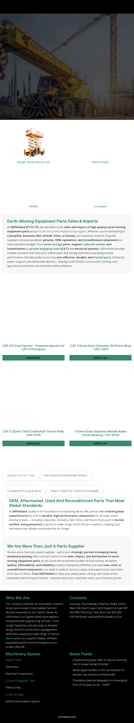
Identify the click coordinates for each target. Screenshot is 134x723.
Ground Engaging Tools (20, 680)
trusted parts (102, 257)
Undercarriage (15, 694)
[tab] (20, 475)
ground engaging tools (45, 248)
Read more (33, 357)
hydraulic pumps (94, 244)
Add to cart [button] (100, 357)
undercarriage (53, 244)
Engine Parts (13, 660)
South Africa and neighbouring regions (63, 231)
